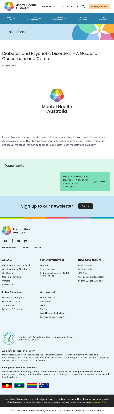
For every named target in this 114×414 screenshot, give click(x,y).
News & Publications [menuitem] (58, 18)
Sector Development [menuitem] (32, 18)
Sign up (86, 206)
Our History (7, 273)
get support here (98, 402)
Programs (44, 265)
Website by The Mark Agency (90, 410)
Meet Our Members (11, 277)
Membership (49, 6)
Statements (8, 305)
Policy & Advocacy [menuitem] (82, 18)
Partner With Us (47, 297)
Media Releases (85, 265)
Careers (6, 280)
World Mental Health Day (52, 313)
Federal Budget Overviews (90, 280)
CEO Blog (82, 273)
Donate (64, 6)
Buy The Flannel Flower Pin (52, 317)
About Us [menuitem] (9, 18)
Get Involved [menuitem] (102, 18)
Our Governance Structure (15, 269)
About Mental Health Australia (16, 265)
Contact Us (7, 284)
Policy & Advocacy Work (14, 297)
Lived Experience (48, 269)
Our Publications (86, 269)
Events (43, 305)
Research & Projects (12, 309)
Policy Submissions (11, 301)
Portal (74, 6)
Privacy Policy (66, 410)
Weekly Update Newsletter (91, 277)
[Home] (17, 231)
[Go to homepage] (20, 6)
